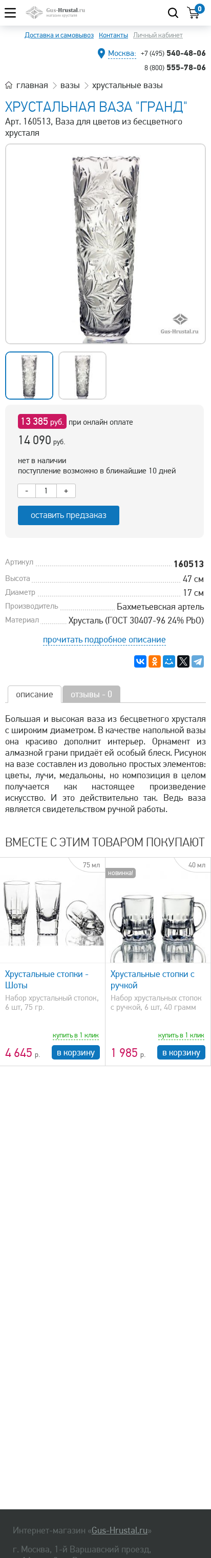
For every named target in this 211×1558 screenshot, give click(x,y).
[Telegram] (198, 661)
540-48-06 (173, 53)
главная (32, 85)
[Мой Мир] (169, 661)
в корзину (76, 1052)
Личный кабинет (158, 35)
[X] (183, 661)
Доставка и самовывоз (59, 35)
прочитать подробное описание (104, 639)
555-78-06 (175, 67)
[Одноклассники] (155, 661)
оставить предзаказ (69, 515)
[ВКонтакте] (140, 661)
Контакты (113, 35)
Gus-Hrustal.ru (119, 1530)
